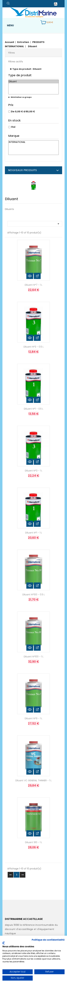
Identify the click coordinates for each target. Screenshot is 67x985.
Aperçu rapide (29, 276)
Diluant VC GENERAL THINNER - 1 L (33, 780)
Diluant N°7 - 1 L (33, 284)
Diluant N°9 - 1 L (33, 718)
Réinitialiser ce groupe (21, 97)
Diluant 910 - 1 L (33, 842)
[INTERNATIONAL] (33, 142)
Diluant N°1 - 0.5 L (33, 408)
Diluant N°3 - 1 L (33, 470)
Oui (13, 126)
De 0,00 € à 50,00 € (23, 111)
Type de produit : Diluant (26, 69)
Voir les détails (37, 276)
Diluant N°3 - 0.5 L (34, 346)
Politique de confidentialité (48, 939)
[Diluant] (33, 81)
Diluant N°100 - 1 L (33, 656)
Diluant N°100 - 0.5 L (33, 594)
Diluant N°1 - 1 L (33, 532)
